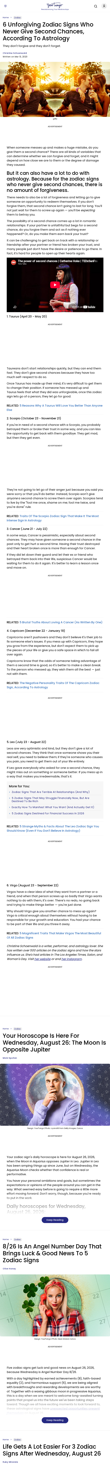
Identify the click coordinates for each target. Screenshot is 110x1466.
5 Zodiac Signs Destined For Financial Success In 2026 (48, 813)
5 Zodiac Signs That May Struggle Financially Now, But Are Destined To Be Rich (50, 800)
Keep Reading (55, 1220)
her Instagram (71, 959)
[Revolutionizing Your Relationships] (55, 5)
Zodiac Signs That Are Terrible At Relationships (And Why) (51, 792)
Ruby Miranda (10, 1462)
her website (42, 959)
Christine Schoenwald (15, 53)
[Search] (95, 6)
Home (6, 17)
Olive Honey (9, 1268)
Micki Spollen (10, 1058)
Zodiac (17, 17)
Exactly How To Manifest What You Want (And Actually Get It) (53, 807)
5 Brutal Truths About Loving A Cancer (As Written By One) (61, 622)
